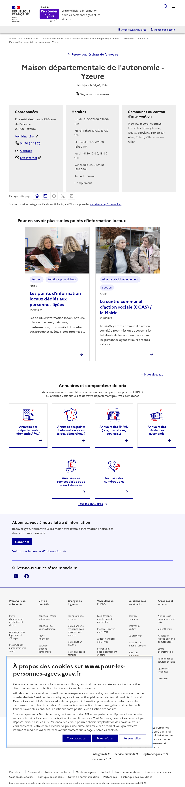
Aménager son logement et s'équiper (17, 635)
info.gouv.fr (99, 754)
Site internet (28, 158)
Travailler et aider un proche (137, 644)
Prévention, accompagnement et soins (107, 651)
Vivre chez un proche (75, 643)
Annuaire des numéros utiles (114, 479)
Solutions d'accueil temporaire (45, 648)
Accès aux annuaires (133, 29)
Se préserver (135, 635)
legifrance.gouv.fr (154, 754)
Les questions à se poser (76, 617)
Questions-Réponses (163, 670)
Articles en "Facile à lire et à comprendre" (166, 638)
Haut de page (153, 374)
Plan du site (16, 771)
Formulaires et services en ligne (166, 660)
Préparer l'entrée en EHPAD (106, 630)
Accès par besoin (164, 29)
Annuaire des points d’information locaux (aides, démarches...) (71, 430)
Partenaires (110, 776)
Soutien (36, 279)
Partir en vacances (134, 654)
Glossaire (162, 678)
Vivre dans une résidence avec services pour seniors (76, 630)
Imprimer (36, 196)
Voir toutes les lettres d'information (36, 551)
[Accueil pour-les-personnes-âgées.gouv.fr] (49, 14)
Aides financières (44, 637)
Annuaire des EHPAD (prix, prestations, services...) (114, 430)
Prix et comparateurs (127, 771)
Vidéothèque (165, 628)
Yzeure (141, 38)
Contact (26, 150)
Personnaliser (133, 738)
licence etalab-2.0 (134, 783)
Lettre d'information (165, 650)
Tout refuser (105, 738)
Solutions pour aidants (62, 279)
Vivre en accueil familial (76, 653)
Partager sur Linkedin (71, 196)
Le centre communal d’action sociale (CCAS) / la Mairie (126, 306)
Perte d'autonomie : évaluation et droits (16, 620)
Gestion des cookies (21, 776)
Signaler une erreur (94, 94)
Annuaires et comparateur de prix (166, 618)
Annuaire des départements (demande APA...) (28, 430)
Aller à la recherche (165, 6)
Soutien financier (133, 617)
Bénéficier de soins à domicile (47, 627)
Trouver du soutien (134, 627)
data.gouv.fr (100, 759)
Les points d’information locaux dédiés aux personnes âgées (55, 298)
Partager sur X (62, 196)
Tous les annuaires (90, 503)
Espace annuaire (29, 38)
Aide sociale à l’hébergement (120, 279)
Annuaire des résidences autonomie (157, 430)
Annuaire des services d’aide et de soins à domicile (71, 481)
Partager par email (45, 196)
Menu (173, 6)
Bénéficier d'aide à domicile (47, 617)
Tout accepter (77, 738)
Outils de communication (83, 776)
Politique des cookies (51, 776)
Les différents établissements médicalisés (105, 618)
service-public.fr (125, 754)
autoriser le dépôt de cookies (105, 204)
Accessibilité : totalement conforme (49, 771)
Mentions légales (86, 771)
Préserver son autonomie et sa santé (17, 647)
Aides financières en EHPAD (106, 640)
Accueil (13, 38)
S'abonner (22, 542)
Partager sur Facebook (54, 196)
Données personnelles (158, 771)
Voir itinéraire (24, 136)
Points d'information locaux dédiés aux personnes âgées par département (81, 38)
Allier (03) (129, 38)
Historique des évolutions (136, 776)
